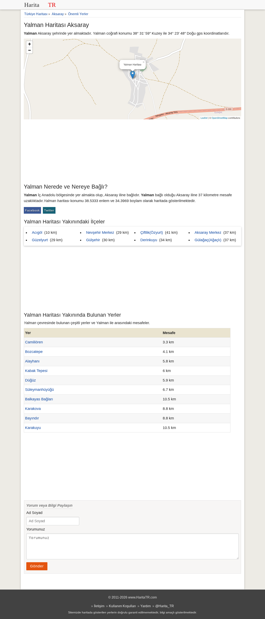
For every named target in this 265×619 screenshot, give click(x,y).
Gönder (37, 566)
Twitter (49, 210)
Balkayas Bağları (39, 399)
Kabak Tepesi (36, 371)
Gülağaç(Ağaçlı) (208, 240)
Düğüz (30, 380)
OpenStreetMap (220, 117)
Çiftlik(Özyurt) (151, 232)
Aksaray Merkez (208, 232)
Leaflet (204, 117)
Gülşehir (93, 240)
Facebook (32, 210)
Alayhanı (32, 361)
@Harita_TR (164, 606)
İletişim (99, 606)
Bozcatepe (34, 352)
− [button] (29, 50)
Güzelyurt (40, 240)
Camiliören (34, 342)
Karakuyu (33, 428)
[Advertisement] (132, 150)
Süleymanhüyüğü (39, 390)
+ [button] (29, 44)
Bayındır (32, 418)
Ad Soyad (34, 513)
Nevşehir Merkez (100, 232)
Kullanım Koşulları (122, 606)
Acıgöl (37, 232)
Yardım (145, 606)
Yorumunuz (35, 529)
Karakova (33, 409)
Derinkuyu (148, 240)
